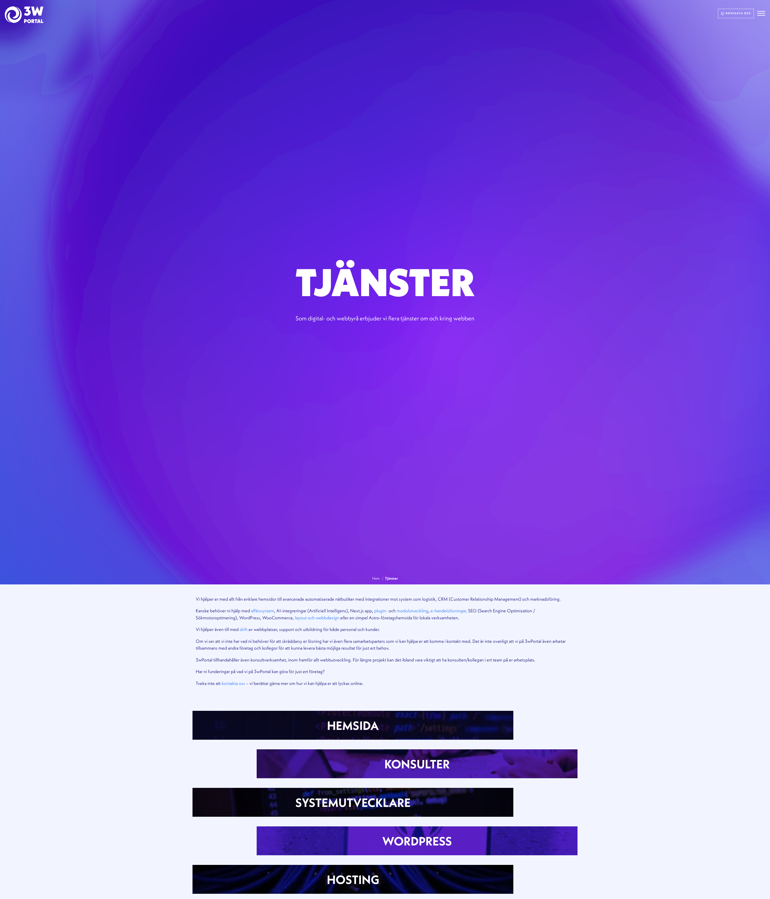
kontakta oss (233, 683)
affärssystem (262, 611)
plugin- (381, 611)
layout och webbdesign (317, 618)
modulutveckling (412, 611)
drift (243, 629)
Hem (376, 578)
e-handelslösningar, (449, 611)
